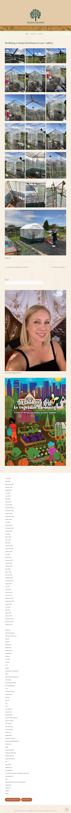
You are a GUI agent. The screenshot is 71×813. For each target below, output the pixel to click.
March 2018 (8, 572)
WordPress (54, 811)
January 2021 (8, 563)
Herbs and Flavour (10, 691)
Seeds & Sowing (9, 756)
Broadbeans (8, 653)
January (7, 697)
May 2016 (7, 610)
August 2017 (8, 583)
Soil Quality (8, 764)
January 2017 (8, 595)
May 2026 (7, 481)
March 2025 (8, 502)
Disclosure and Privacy (12, 799)
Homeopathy (8, 694)
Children (7, 656)
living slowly (8, 712)
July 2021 (7, 554)
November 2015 (9, 621)
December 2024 (9, 507)
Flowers (7, 662)
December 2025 (9, 484)
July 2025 (7, 493)
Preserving (8, 732)
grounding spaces (10, 685)
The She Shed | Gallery (59, 267)
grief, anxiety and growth (11, 677)
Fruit (6, 665)
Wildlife (7, 791)
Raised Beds (8, 735)
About (27, 33)
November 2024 (9, 510)
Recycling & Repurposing (11, 741)
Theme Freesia (39, 811)
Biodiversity (8, 644)
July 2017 (7, 586)
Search (7, 280)
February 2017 (9, 592)
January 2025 (8, 505)
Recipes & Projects (10, 738)
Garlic (6, 674)
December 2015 (9, 619)
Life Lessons (8, 709)
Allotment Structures (10, 636)
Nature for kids (9, 720)
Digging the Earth (22, 811)
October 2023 (8, 531)
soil (6, 761)
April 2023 (7, 534)
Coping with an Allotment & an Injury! (16, 267)
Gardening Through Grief (12, 671)
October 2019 (8, 566)
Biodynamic (8, 647)
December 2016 (9, 598)
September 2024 (9, 516)
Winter (7, 794)
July (6, 703)
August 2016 (8, 604)
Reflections (8, 744)
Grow (6, 688)
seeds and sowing (10, 758)
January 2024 (8, 525)
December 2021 (9, 548)
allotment (7, 630)
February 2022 (9, 545)
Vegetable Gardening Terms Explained (15, 782)
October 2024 (8, 513)
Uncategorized (9, 776)
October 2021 (8, 551)
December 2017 (9, 578)
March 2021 (8, 557)
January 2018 (8, 575)
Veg (6, 779)
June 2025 (8, 496)
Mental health (9, 715)
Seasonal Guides (9, 750)
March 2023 (8, 537)
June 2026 (8, 478)
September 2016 (9, 601)
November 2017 (9, 581)
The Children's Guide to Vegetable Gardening (17, 773)
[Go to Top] (66, 809)
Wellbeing (7, 788)
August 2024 (8, 519)
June (6, 706)
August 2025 (8, 490)
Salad (6, 747)
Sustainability (8, 770)
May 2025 (7, 499)
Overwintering (9, 726)
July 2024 (7, 522)
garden (7, 668)
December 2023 (9, 528)
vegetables (8, 785)
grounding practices (10, 682)
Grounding (8, 680)
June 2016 (8, 607)
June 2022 (8, 540)
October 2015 (8, 624)
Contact (40, 33)
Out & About (8, 723)
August (7, 639)
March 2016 (8, 613)
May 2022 (7, 543)
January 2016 (8, 616)
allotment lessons (10, 633)
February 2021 (9, 560)
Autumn (7, 642)
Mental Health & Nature (11, 718)
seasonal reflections (10, 753)
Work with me (26, 799)
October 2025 (8, 487)
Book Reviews (9, 650)
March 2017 (8, 589)
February (7, 659)
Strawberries (8, 767)
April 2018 (7, 569)
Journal (33, 33)
